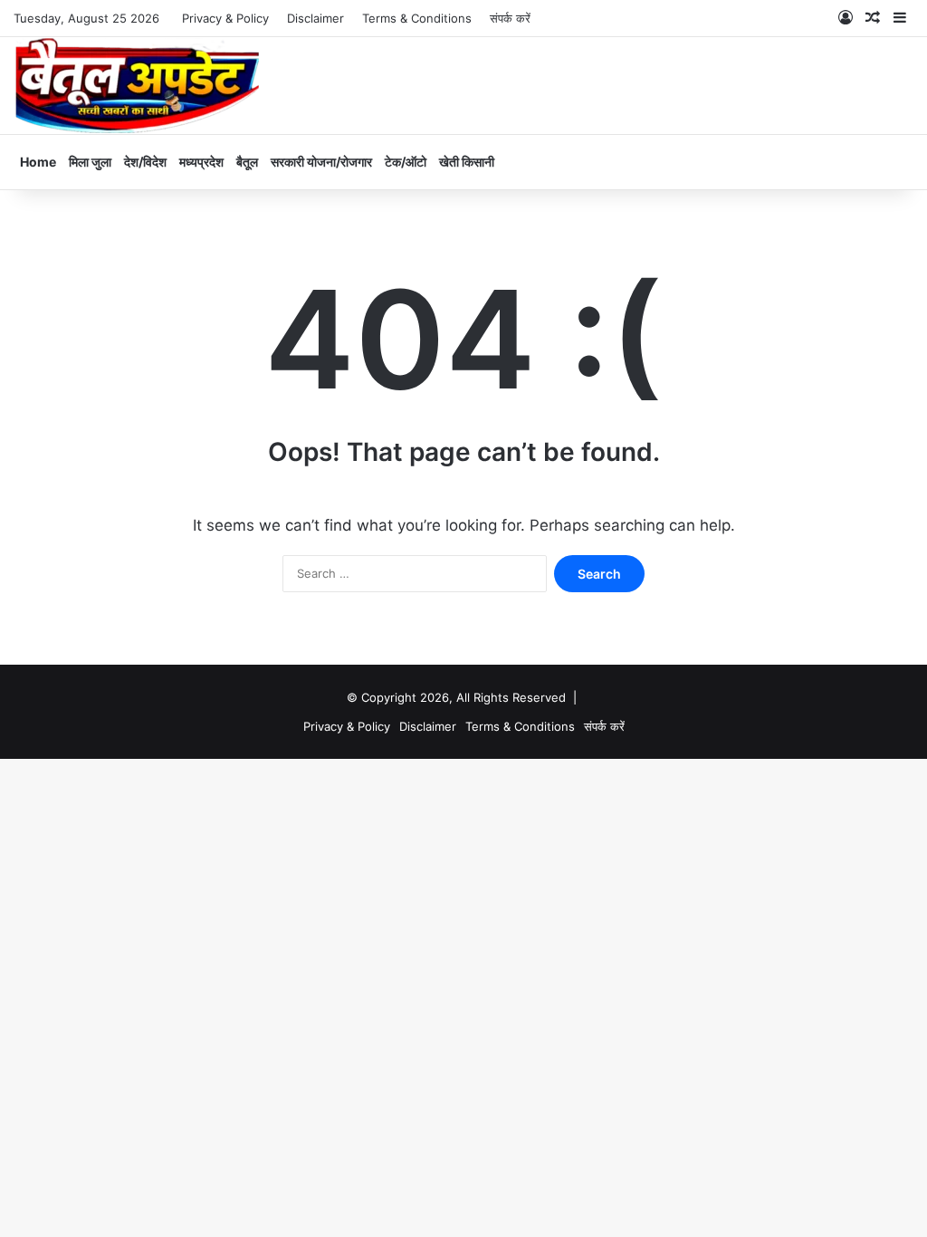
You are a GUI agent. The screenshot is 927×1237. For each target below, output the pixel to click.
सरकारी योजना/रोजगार (321, 161)
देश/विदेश (145, 161)
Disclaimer (315, 18)
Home (38, 161)
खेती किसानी (466, 161)
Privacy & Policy (225, 18)
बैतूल (247, 161)
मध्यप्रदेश (201, 161)
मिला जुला (90, 161)
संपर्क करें (510, 18)
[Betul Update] (138, 85)
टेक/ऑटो (405, 161)
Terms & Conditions (417, 18)
